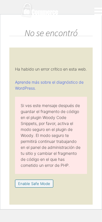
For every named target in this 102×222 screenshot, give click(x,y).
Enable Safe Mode (34, 183)
